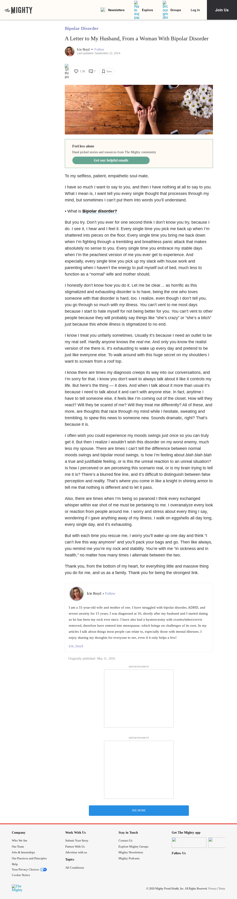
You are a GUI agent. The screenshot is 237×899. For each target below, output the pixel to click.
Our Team (18, 846)
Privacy (212, 888)
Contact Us (125, 840)
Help (15, 864)
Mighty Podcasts (129, 858)
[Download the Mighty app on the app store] (189, 842)
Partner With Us (75, 846)
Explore (147, 10)
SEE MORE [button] (139, 810)
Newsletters (116, 10)
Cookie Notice (21, 875)
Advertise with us (76, 852)
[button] (99, 49)
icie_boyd (76, 646)
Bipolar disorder (98, 211)
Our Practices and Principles (29, 858)
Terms (221, 888)
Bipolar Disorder (82, 28)
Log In (195, 10)
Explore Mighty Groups (133, 846)
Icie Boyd (83, 49)
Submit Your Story (76, 840)
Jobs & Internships (23, 852)
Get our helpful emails (111, 160)
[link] (18, 10)
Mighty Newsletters (130, 852)
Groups (175, 10)
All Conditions (74, 867)
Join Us (222, 10)
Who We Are (19, 840)
